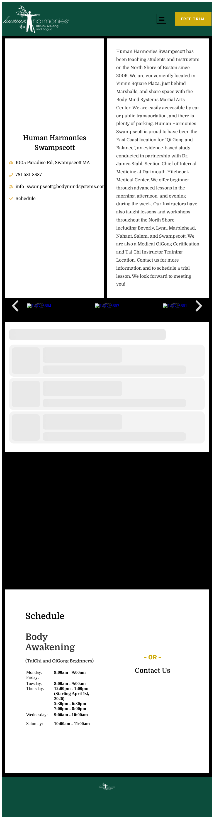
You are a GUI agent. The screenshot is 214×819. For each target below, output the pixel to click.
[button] (161, 19)
